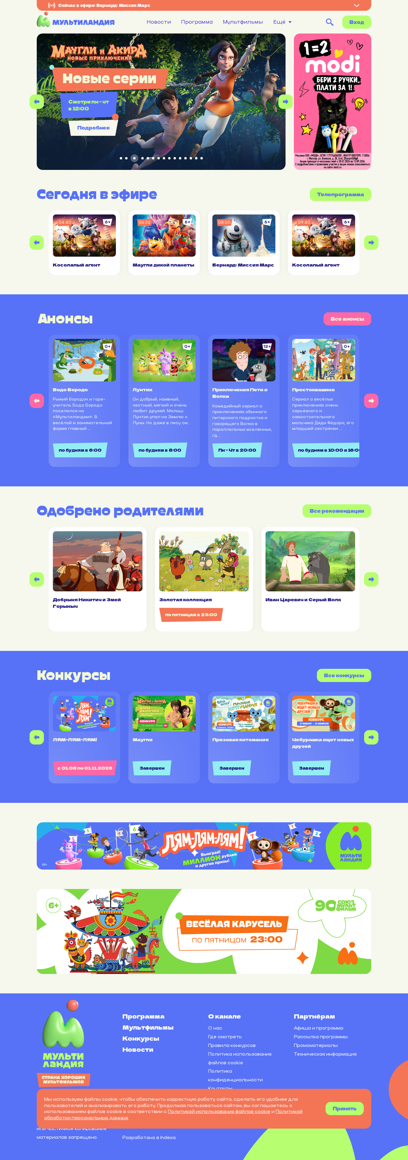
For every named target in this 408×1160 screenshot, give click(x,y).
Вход (356, 22)
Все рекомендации (337, 510)
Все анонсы (347, 318)
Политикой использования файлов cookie (219, 1111)
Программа (197, 22)
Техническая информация (325, 1054)
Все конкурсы (344, 675)
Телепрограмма (340, 194)
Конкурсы (140, 1038)
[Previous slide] (37, 102)
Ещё (279, 22)
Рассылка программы (321, 1036)
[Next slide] (285, 102)
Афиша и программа (318, 1028)
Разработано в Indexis (149, 1137)
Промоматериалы (316, 1045)
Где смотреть (225, 1036)
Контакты (220, 1088)
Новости (159, 22)
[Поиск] (329, 22)
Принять (345, 1108)
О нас (215, 1028)
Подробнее (93, 127)
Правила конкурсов (232, 1045)
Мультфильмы (243, 22)
